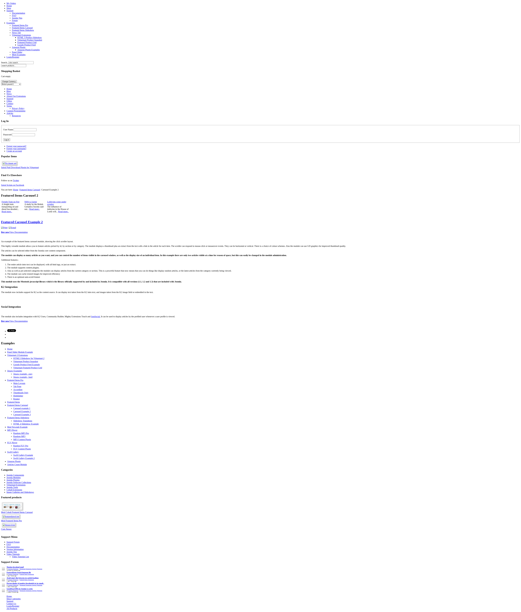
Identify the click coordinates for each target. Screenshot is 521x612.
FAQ (14, 15)
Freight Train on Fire (10, 202)
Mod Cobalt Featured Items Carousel (17, 512)
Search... (5, 62)
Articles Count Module (17, 464)
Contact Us (11, 603)
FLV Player (12, 442)
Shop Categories (14, 599)
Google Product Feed (26, 45)
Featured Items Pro (20, 25)
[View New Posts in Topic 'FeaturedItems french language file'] (3, 576)
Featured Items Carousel (22, 28)
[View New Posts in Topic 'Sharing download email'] (3, 570)
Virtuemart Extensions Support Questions (31, 569)
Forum (15, 20)
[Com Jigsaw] (9, 525)
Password (7, 134)
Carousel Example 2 (22, 411)
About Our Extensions (16, 96)
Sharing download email (15, 567)
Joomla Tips (17, 18)
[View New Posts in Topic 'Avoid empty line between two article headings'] (3, 581)
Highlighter (18, 396)
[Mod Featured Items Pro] (11, 516)
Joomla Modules (14, 477)
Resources (16, 116)
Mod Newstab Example (17, 427)
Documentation (18, 13)
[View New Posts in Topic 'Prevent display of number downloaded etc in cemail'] (3, 587)
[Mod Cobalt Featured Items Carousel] (12, 510)
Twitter (16, 180)
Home (9, 6)
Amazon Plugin (18, 47)
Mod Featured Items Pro (11, 521)
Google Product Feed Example (26, 364)
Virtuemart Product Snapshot (29, 40)
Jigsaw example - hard (22, 377)
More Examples (19, 54)
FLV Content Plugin (22, 449)
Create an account (14, 151)
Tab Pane (17, 386)
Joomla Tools (12, 487)
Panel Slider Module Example (20, 352)
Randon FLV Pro (20, 446)
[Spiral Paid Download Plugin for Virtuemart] (9, 163)
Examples (11, 23)
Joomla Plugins (13, 480)
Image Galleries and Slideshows (20, 492)
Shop (9, 8)
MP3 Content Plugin (22, 439)
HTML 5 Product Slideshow (29, 37)
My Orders (11, 3)
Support (10, 11)
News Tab (16, 32)
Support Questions (13, 569)
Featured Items (13, 402)
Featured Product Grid (26, 42)
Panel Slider (17, 52)
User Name (8, 129)
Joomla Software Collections (19, 482)
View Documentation (18, 232)
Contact (10, 103)
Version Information (15, 549)
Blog (9, 91)
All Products (12, 608)
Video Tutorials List (20, 557)
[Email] (12, 227)
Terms (9, 106)
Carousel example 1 (21, 408)
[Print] (4, 227)
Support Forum (13, 542)
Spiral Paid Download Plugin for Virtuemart (20, 167)
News (9, 94)
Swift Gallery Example (23, 455)
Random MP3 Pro (21, 433)
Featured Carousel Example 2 (22, 222)
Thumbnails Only (20, 393)
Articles (10, 113)
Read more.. (7, 211)
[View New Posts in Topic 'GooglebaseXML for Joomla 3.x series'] (3, 592)
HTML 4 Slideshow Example (26, 424)
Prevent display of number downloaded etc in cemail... (25, 583)
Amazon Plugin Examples (28, 50)
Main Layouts (19, 383)
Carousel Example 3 (22, 414)
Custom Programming (16, 111)
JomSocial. (95, 316)
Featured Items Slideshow (23, 30)
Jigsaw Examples (14, 371)
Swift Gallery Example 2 (24, 458)
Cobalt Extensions (14, 490)
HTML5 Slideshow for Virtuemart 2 (28, 358)
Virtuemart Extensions (21, 35)
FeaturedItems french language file (19, 572)
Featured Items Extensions (27, 574)
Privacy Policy (18, 108)
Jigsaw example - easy (22, 374)
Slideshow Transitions (22, 421)
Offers (9, 101)
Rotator (16, 399)
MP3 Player (12, 430)
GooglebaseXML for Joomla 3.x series (20, 589)
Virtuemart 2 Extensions (17, 355)
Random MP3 (19, 436)
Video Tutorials (13, 554)
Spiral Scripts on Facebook (12, 185)
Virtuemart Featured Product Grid (27, 368)
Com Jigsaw (6, 529)
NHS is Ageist (30, 202)
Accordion (17, 389)
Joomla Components (15, 475)
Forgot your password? (16, 146)
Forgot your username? (16, 148)
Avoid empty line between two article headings (23, 578)
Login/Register (13, 57)
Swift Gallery (13, 452)
